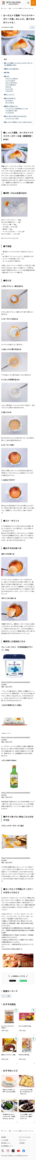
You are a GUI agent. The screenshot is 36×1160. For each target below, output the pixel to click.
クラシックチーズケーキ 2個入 (12, 118)
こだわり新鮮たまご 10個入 (11, 110)
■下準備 (6, 72)
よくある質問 (4, 1140)
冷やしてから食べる (9, 102)
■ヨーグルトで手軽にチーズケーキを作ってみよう (18, 122)
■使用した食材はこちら (11, 106)
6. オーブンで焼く (9, 89)
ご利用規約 (22, 1143)
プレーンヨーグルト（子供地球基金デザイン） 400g (16, 108)
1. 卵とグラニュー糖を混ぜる (11, 78)
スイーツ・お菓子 (6, 996)
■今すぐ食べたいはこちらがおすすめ (15, 116)
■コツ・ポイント (9, 94)
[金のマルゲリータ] (18, 966)
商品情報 (3, 1137)
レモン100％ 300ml (9, 112)
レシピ (32, 27)
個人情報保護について (7, 1146)
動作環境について (5, 1143)
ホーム (5, 8)
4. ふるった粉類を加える (10, 84)
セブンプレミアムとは (24, 1137)
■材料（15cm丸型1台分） (11, 69)
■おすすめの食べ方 (9, 98)
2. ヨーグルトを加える (10, 80)
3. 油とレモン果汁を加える (11, 82)
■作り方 (6, 76)
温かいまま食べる (9, 100)
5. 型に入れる (8, 87)
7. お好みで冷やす (9, 91)
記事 (10, 8)
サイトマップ (22, 1140)
